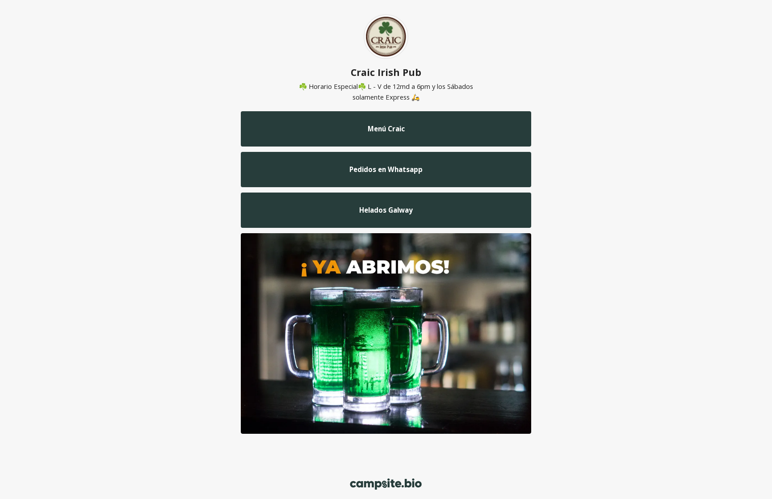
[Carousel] (386, 333)
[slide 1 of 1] (386, 333)
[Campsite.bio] (385, 484)
